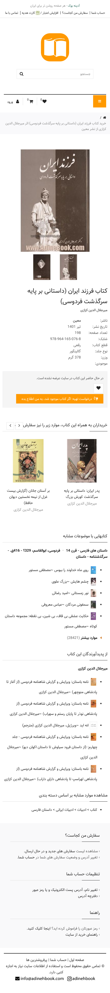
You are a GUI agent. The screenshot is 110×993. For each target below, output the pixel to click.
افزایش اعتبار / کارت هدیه (40, 13)
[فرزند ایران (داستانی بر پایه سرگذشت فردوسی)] (67, 267)
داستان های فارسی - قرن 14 (86, 551)
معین (77, 321)
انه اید (85, 725)
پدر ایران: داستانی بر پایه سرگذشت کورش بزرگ (82, 494)
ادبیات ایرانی (64, 810)
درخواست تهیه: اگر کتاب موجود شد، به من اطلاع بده (57, 399)
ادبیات (81, 810)
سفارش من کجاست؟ (75, 12)
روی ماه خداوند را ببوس (72, 570)
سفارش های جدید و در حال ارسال (50, 851)
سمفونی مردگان (77, 605)
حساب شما (98, 12)
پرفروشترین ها (36, 960)
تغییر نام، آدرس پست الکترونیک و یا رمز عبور (65, 890)
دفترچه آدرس (88, 896)
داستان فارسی (41, 810)
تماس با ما (11, 12)
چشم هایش (80, 582)
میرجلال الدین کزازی (93, 310)
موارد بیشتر (89, 638)
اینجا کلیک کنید (39, 928)
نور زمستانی (80, 593)
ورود (10, 102)
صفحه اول (76, 960)
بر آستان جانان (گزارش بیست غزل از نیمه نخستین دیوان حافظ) (28, 497)
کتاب (93, 810)
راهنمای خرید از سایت (81, 935)
